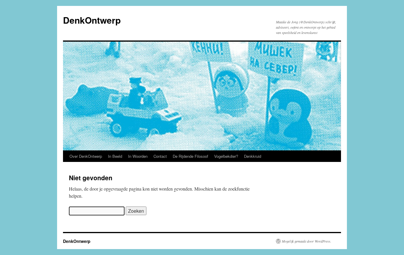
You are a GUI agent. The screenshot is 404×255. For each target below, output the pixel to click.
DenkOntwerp (92, 20)
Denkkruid (252, 156)
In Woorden (138, 156)
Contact (160, 156)
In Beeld (115, 156)
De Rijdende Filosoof (190, 156)
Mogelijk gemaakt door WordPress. (306, 241)
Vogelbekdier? (226, 156)
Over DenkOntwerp (86, 156)
